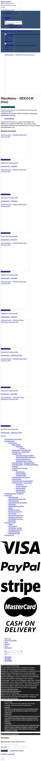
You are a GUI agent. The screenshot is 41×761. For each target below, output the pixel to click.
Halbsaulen (12, 504)
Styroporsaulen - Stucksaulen (22, 483)
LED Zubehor (12, 526)
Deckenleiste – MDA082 (9, 166)
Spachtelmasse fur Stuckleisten (22, 481)
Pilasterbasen (20, 472)
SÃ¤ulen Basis (20, 492)
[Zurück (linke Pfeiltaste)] (1, 759)
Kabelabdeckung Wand (16, 506)
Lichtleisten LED (10, 522)
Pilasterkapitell (21, 473)
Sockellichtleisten (14, 531)
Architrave (19, 484)
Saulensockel (20, 490)
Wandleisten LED (14, 533)
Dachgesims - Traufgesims (20, 452)
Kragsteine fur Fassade (19, 468)
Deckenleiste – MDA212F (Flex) (11, 432)
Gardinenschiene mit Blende (14, 493)
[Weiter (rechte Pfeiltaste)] (3, 759)
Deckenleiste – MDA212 (9, 239)
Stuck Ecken (12, 513)
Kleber (10, 508)
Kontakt (7, 644)
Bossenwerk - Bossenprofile (21, 450)
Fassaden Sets (17, 454)
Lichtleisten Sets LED (15, 530)
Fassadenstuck (9, 441)
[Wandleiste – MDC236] (9, 42)
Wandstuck (12, 521)
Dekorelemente (13, 501)
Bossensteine (16, 445)
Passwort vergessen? (8, 754)
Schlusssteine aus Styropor (21, 477)
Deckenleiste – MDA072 (9, 317)
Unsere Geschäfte (10, 640)
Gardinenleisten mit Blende (17, 502)
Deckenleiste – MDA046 (9, 201)
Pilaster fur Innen (14, 510)
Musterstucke (9, 535)
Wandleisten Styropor (24, 31)
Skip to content (6, 1)
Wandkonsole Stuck (15, 517)
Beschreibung (9, 118)
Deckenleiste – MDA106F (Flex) (11, 355)
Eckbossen (19, 446)
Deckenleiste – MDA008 (9, 394)
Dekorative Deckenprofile (16, 499)
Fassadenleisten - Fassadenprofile (23, 463)
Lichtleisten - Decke (15, 528)
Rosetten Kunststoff (15, 512)
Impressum (8, 648)
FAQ (6, 646)
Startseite (8, 13)
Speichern (4, 734)
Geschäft (8, 17)
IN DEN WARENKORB (8, 107)
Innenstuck (12, 31)
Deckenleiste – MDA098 (9, 278)
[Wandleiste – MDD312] (9, 52)
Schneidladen (16, 479)
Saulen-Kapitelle (21, 486)
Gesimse (15, 466)
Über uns (8, 639)
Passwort (4, 747)
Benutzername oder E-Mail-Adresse (13, 741)
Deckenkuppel (13, 497)
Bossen (22, 448)
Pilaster (14, 470)
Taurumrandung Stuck (15, 515)
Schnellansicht (5, 159)
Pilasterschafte (21, 475)
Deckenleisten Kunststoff (13, 439)
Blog (6, 642)
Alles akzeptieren (15, 691)
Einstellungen (5, 691)
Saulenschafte (20, 488)
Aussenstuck (12, 443)
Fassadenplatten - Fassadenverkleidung (25, 464)
